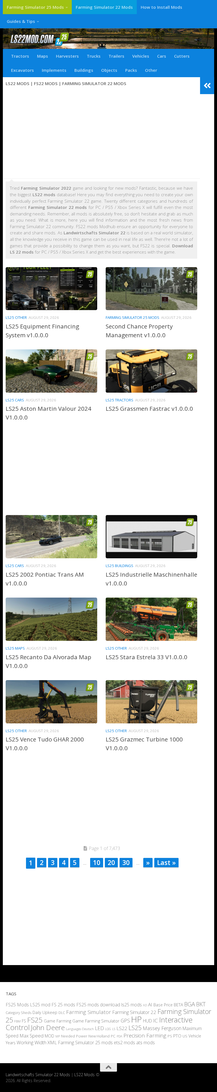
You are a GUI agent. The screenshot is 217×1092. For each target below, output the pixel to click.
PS (170, 1036)
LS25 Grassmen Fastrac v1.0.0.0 (149, 408)
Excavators (22, 70)
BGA (189, 1004)
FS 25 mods (63, 1004)
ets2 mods (124, 1042)
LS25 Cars (15, 400)
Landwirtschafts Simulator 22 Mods (38, 1074)
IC (155, 1020)
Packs (131, 70)
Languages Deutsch (80, 1029)
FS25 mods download (98, 1004)
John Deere (48, 1027)
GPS (125, 1020)
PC (113, 1036)
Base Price (163, 1004)
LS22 (121, 1028)
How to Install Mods (161, 7)
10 (96, 862)
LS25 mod (40, 1004)
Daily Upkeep (44, 1012)
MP (57, 1036)
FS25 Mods (17, 1004)
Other (151, 70)
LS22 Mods (84, 1074)
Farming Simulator (88, 1012)
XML (52, 1042)
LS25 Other (16, 317)
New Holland (99, 1036)
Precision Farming (144, 1035)
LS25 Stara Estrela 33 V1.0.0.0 (146, 657)
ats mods (145, 1042)
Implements (54, 70)
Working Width (31, 1042)
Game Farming (57, 1020)
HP (136, 1019)
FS (24, 1020)
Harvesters (67, 56)
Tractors (20, 56)
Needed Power (74, 1036)
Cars (161, 56)
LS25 (135, 1028)
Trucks (94, 56)
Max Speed (31, 1035)
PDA (119, 1036)
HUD (147, 1020)
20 (111, 862)
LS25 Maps (15, 648)
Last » (166, 862)
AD (145, 1005)
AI (150, 1004)
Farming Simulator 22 (134, 1012)
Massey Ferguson (162, 1028)
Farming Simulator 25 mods (85, 1042)
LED (99, 1028)
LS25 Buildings (119, 565)
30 (126, 862)
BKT (201, 1004)
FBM (17, 1021)
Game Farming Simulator (96, 1020)
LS (113, 1029)
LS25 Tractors (119, 400)
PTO (177, 1036)
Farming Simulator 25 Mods (35, 7)
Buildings (83, 70)
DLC (61, 1012)
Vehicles (140, 56)
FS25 (35, 1019)
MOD (49, 1036)
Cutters (182, 56)
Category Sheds (18, 1012)
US (185, 1036)
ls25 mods (131, 1004)
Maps (42, 56)
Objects (109, 70)
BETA (178, 1004)
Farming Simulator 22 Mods (104, 7)
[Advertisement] (101, 133)
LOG (108, 1029)
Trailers (116, 56)
